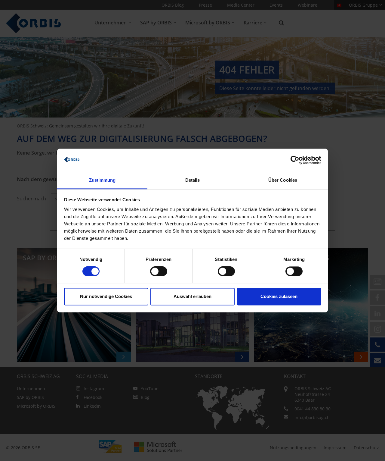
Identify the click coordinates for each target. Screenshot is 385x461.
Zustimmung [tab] (102, 180)
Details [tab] (192, 180)
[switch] (158, 271)
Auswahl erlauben (192, 296)
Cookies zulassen (278, 296)
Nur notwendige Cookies (106, 296)
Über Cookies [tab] (282, 180)
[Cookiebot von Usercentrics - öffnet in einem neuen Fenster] (295, 160)
